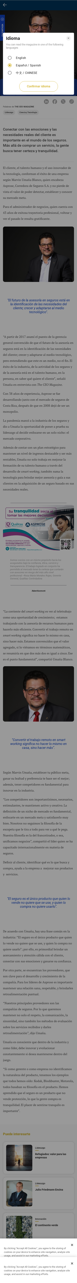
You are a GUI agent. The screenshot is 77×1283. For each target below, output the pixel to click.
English (21, 58)
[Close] (72, 1245)
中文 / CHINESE (26, 73)
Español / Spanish (28, 65)
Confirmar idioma (38, 86)
